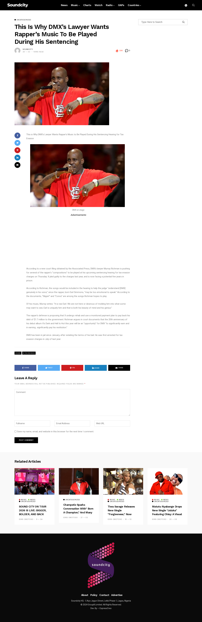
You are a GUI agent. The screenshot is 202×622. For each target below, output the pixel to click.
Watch (98, 5)
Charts (87, 5)
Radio (109, 5)
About (84, 595)
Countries (133, 5)
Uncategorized (24, 20)
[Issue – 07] (101, 565)
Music (74, 5)
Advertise (116, 595)
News (64, 5)
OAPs (121, 5)
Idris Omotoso (26, 519)
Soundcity (28, 49)
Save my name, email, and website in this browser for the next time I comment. (55, 431)
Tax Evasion (30, 353)
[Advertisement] (78, 237)
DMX (18, 353)
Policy (93, 595)
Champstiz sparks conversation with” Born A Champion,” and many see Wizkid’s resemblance (78, 512)
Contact (104, 595)
